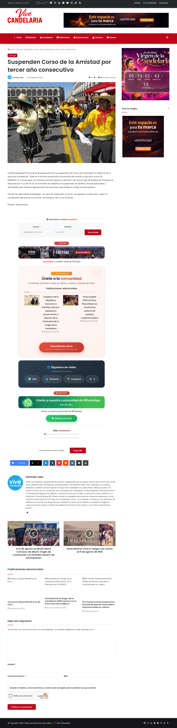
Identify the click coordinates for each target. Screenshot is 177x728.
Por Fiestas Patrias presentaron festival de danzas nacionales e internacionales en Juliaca (98, 605)
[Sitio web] (27, 512)
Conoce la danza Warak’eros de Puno (24, 603)
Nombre (67, 227)
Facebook (52, 379)
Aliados (137, 3)
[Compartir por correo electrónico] (79, 463)
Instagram (74, 379)
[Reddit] (65, 463)
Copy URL (77, 450)
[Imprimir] (85, 463)
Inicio (19, 37)
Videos (112, 37)
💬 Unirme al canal (61, 418)
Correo (36, 227)
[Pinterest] (59, 463)
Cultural (19, 49)
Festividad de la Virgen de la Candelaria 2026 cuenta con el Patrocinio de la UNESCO (60, 601)
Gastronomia (82, 37)
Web (32, 379)
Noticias (32, 37)
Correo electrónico (17, 676)
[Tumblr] (52, 463)
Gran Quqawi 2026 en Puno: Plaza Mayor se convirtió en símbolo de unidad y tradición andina (89, 307)
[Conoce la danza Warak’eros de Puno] (24, 588)
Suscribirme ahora (61, 347)
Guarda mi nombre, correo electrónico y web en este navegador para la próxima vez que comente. (53, 688)
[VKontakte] (72, 463)
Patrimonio (64, 37)
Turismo (99, 37)
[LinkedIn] (46, 463)
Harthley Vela (18, 77)
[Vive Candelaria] (25, 16)
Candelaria (47, 37)
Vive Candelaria (149, 3)
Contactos (163, 3)
